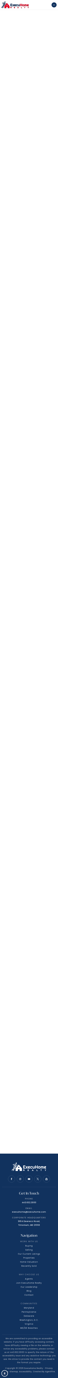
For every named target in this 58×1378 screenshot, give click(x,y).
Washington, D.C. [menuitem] (29, 1320)
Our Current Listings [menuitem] (29, 1254)
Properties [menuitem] (29, 1258)
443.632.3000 (29, 1202)
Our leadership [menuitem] (29, 1287)
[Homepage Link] (15, 4)
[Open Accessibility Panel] (4, 1373)
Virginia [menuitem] (29, 1324)
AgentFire (50, 1371)
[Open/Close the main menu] (54, 4)
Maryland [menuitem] (29, 1308)
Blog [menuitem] (29, 1291)
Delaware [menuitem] (29, 1316)
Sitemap (14, 1371)
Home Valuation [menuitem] (29, 1262)
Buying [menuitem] (29, 1246)
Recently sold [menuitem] (29, 1266)
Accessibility (25, 1371)
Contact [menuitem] (29, 1295)
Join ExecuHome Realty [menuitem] (29, 1283)
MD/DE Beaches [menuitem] (29, 1328)
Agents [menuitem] (29, 1279)
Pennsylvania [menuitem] (29, 1312)
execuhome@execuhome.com (29, 1211)
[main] (29, 577)
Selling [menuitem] (29, 1250)
